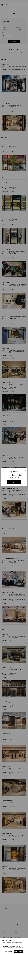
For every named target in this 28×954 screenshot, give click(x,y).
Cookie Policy (5, 946)
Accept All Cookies (18, 951)
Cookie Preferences (9, 951)
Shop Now (14, 482)
